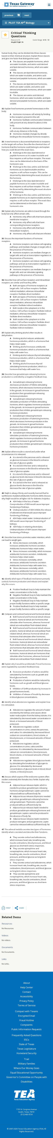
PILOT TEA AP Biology (21, 22)
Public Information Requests (26, 1029)
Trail (26, 1059)
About (26, 982)
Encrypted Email (26, 1015)
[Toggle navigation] (49, 4)
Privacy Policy (27, 1000)
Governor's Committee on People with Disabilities (26, 1079)
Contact (26, 991)
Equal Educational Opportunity (26, 1072)
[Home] (18, 4)
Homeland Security (26, 1053)
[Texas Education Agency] (24, 1094)
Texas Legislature (26, 1048)
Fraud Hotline (26, 1020)
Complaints (26, 1024)
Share (21, 908)
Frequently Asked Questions (26, 1035)
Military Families (26, 1063)
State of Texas (26, 1044)
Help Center (26, 987)
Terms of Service (26, 1005)
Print (8, 908)
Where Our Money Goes (26, 1068)
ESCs (26, 1039)
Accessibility (26, 996)
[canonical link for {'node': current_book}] (18, 15)
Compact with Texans (26, 1011)
